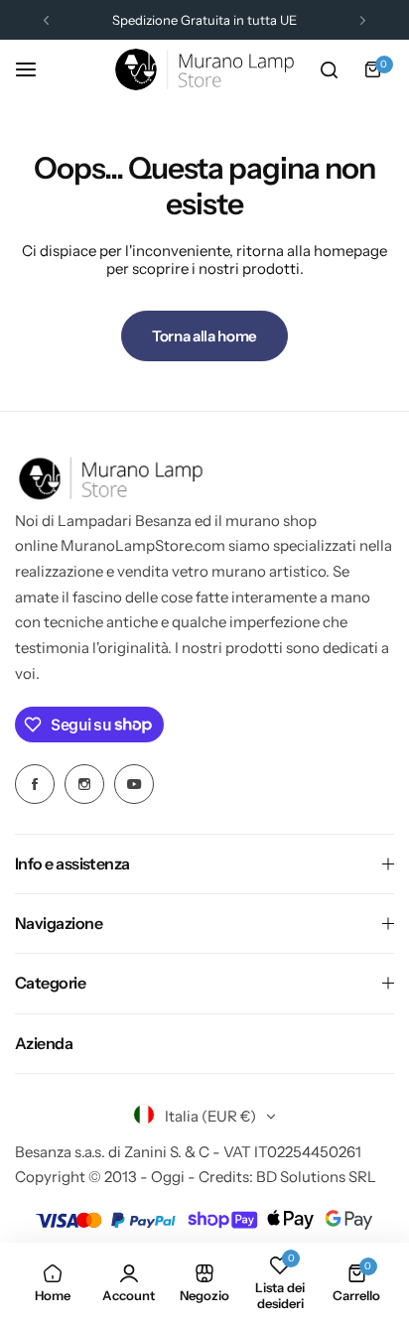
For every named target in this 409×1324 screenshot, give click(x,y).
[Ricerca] (328, 69)
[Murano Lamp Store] (204, 69)
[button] (46, 20)
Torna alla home (204, 336)
